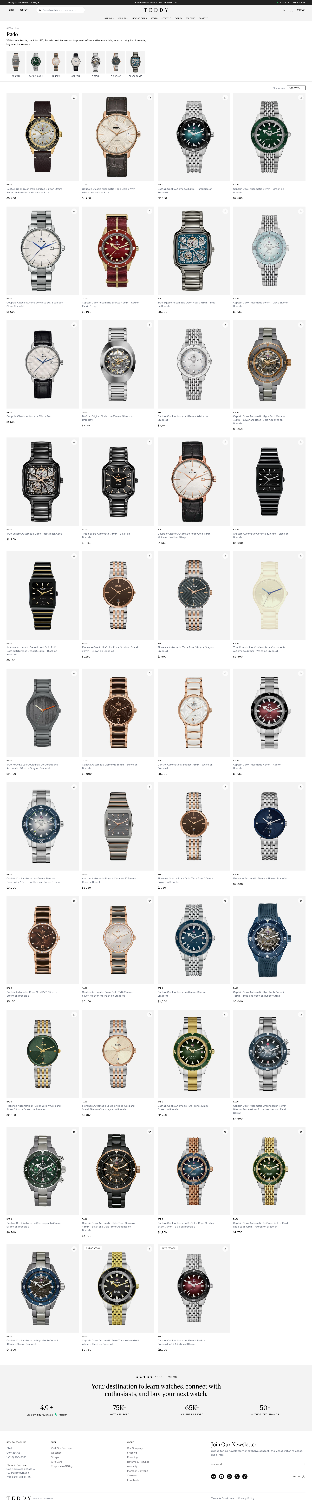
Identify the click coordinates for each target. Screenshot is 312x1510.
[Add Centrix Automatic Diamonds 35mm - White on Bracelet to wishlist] (225, 673)
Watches (56, 1452)
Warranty (132, 1466)
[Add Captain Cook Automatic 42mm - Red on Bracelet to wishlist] (301, 673)
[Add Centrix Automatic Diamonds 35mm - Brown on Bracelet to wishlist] (149, 673)
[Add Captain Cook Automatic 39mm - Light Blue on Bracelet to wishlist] (301, 211)
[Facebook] (221, 1476)
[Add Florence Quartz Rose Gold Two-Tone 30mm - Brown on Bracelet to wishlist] (225, 787)
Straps (55, 1457)
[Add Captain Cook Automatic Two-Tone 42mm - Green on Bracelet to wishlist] (225, 1014)
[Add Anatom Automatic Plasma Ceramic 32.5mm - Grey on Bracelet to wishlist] (149, 787)
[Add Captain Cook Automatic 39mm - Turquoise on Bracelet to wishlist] (225, 97)
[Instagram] (229, 1476)
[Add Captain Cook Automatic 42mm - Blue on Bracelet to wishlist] (225, 901)
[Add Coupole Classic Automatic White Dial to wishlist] (74, 325)
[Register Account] (284, 10)
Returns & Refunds (138, 1461)
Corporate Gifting (61, 1466)
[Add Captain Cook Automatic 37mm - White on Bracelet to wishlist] (225, 325)
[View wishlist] (291, 10)
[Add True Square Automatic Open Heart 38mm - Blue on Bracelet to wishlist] (225, 211)
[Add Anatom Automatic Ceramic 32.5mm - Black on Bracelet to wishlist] (301, 442)
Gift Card (56, 1461)
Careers (132, 1475)
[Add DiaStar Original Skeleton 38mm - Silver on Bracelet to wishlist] (149, 325)
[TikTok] (244, 1476)
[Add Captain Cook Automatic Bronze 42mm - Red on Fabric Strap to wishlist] (149, 211)
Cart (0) (301, 10)
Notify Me (118, 1327)
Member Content (137, 1470)
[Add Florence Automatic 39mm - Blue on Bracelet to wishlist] (301, 787)
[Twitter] (237, 1476)
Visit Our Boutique (61, 1448)
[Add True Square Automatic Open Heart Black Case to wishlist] (74, 442)
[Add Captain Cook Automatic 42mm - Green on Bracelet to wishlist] (301, 97)
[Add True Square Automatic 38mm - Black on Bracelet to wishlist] (149, 442)
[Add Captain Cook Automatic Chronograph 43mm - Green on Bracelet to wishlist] (74, 1131)
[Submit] (304, 1464)
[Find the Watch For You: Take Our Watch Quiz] (156, 2)
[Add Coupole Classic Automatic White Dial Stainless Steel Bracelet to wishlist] (74, 211)
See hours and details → (20, 1468)
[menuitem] (109, 18)
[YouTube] (213, 1476)
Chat (9, 1448)
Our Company (135, 1448)
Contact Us (13, 1452)
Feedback (133, 1479)
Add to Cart (43, 176)
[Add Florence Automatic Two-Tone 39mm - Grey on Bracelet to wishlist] (225, 556)
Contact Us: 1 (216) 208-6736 (292, 2)
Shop (11, 10)
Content (24, 10)
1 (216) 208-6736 (16, 1457)
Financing (132, 1457)
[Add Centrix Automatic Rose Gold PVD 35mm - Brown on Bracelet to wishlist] (74, 901)
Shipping (132, 1452)
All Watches (12, 28)
